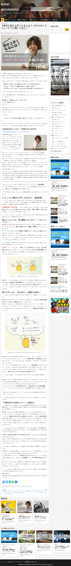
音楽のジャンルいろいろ (59, 114)
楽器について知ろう (22, 19)
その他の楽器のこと (58, 126)
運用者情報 (27, 561)
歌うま (24, 486)
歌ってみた (29, 486)
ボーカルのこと (4, 23)
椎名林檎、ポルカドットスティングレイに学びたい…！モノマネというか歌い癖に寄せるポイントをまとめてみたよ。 (13, 492)
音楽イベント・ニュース (10, 19)
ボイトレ (20, 486)
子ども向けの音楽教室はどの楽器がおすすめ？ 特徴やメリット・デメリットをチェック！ (63, 204)
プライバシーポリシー (18, 561)
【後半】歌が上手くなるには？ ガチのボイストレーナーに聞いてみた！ (36, 491)
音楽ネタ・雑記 (57, 112)
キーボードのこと (58, 121)
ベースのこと (57, 130)
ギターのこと (57, 124)
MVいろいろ (56, 108)
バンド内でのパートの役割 (60, 146)
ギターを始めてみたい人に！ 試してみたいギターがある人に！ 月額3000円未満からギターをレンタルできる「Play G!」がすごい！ (63, 291)
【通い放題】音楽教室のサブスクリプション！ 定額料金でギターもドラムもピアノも (60, 187)
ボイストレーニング (13, 486)
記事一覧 (55, 19)
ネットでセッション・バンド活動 (61, 137)
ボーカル (6, 486)
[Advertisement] (60, 43)
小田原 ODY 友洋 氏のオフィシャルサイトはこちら (15, 131)
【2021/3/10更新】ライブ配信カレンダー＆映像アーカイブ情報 (59, 88)
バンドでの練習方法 (58, 141)
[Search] (69, 20)
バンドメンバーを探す (59, 143)
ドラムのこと (57, 128)
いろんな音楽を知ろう (45, 19)
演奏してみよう (33, 19)
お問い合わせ (34, 561)
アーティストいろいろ (59, 110)
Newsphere (43, 564)
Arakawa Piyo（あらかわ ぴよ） (13, 33)
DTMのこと (56, 119)
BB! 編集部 (60, 92)
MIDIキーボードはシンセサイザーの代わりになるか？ (63, 213)
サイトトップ (4, 561)
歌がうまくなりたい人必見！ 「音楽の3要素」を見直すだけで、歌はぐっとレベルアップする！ (8, 519)
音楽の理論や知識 (5, 516)
